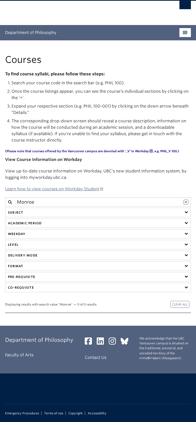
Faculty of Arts (19, 355)
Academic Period (25, 223)
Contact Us (95, 357)
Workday (142, 151)
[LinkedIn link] (102, 342)
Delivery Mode (23, 255)
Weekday (17, 234)
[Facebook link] (90, 342)
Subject (15, 212)
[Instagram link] (114, 342)
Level (13, 245)
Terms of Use (53, 413)
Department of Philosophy (30, 32)
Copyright (75, 413)
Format (15, 266)
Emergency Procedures (22, 413)
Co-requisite (21, 287)
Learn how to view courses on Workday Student (52, 188)
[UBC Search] (185, 6)
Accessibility (97, 413)
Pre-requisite (21, 277)
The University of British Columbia (84, 10)
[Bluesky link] (126, 342)
